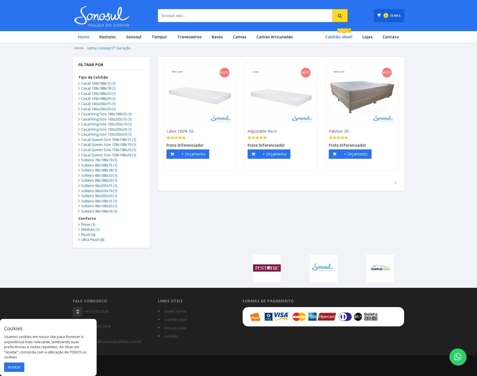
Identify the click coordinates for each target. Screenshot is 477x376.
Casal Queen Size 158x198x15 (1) (108, 139)
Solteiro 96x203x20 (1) (99, 195)
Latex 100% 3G (180, 131)
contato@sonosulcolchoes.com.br (113, 341)
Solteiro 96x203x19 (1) (99, 190)
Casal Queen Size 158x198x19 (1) (108, 144)
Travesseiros (189, 36)
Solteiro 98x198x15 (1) (99, 200)
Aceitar (14, 367)
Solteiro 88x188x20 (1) (99, 175)
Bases (217, 36)
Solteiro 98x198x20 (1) (99, 205)
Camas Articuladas (274, 36)
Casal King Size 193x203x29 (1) (106, 134)
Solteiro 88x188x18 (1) (99, 170)
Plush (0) (88, 234)
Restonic (107, 36)
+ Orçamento (193, 154)
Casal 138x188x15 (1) (98, 83)
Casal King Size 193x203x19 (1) (106, 124)
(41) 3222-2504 (96, 311)
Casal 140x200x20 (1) (98, 108)
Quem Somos (175, 311)
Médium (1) (90, 229)
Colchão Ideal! (338, 35)
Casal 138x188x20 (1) (98, 93)
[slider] (176, 138)
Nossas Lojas (175, 327)
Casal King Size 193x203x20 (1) (106, 129)
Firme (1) (88, 224)
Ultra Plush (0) (92, 239)
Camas (239, 36)
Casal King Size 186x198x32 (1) (106, 113)
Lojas (367, 36)
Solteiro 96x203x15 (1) (99, 185)
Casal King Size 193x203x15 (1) (106, 119)
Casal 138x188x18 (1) (98, 88)
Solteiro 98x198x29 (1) (99, 211)
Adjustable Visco (262, 131)
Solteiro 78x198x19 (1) (99, 159)
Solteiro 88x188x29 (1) (99, 180)
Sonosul (133, 36)
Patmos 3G (339, 131)
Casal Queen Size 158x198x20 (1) (108, 149)
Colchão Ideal (175, 319)
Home (83, 36)
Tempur (159, 36)
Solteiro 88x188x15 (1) (99, 165)
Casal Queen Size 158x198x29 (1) (108, 154)
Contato (391, 36)
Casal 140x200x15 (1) (98, 103)
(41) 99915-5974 (97, 326)
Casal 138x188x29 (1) (98, 98)
